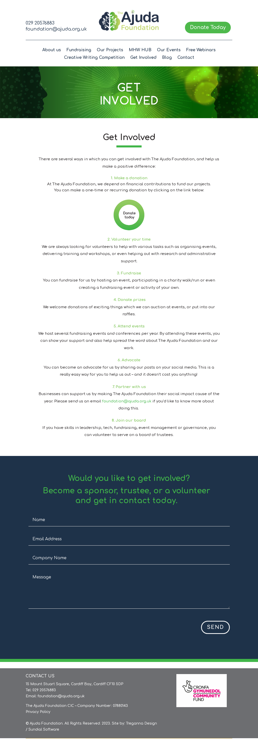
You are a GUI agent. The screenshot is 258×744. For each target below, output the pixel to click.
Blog (167, 58)
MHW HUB (140, 50)
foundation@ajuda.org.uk (56, 29)
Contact (185, 58)
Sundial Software (43, 729)
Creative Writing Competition (94, 58)
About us (51, 50)
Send (215, 627)
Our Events (169, 50)
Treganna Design (141, 723)
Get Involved (143, 58)
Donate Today (208, 27)
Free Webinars (201, 50)
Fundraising (79, 50)
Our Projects (110, 50)
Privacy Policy (38, 712)
